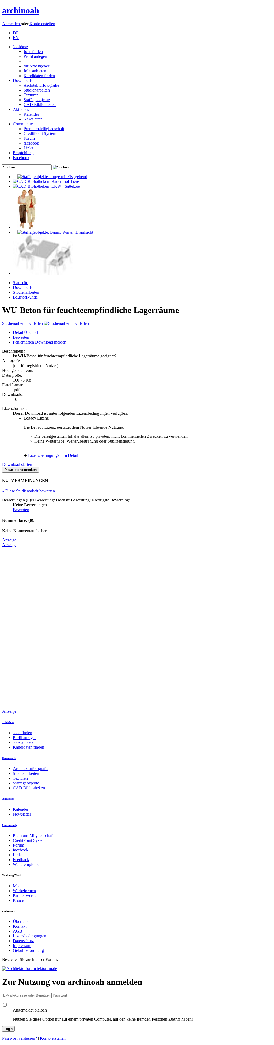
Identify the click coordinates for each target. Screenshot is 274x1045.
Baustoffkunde (25, 297)
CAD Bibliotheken (40, 104)
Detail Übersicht (26, 332)
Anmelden (11, 23)
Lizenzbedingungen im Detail (53, 455)
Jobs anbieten (35, 71)
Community (23, 124)
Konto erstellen (42, 23)
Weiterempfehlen (27, 864)
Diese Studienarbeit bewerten (28, 491)
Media (18, 886)
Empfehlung (23, 152)
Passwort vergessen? (19, 1038)
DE (16, 33)
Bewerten (21, 337)
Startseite (20, 282)
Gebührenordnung (28, 950)
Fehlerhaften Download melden (39, 342)
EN (16, 37)
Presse (18, 900)
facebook (31, 143)
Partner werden (26, 895)
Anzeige (9, 540)
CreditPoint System (40, 133)
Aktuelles (21, 109)
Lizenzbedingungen (29, 936)
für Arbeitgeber (36, 66)
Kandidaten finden (39, 75)
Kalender (31, 114)
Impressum (22, 945)
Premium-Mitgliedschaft (44, 128)
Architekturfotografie (41, 85)
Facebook (21, 157)
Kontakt (19, 926)
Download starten (17, 464)
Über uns (20, 921)
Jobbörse (20, 46)
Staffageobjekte (37, 99)
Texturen (31, 95)
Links (28, 148)
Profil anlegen (35, 56)
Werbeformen (24, 890)
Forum (29, 138)
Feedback (21, 859)
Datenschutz (23, 940)
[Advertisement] (23, 627)
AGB (17, 931)
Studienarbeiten (37, 90)
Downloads (22, 80)
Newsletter (33, 119)
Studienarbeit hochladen (23, 323)
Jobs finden (33, 51)
